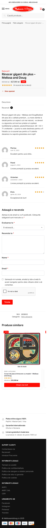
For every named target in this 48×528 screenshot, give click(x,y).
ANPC (4, 487)
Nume (5, 257)
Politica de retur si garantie (12, 474)
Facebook (6, 503)
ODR (4, 494)
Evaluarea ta (8, 223)
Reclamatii (6, 452)
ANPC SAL (6, 490)
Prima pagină (6, 23)
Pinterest (5, 509)
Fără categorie (18, 23)
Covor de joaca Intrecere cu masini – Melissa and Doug (21, 375)
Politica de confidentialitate (13, 468)
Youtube (5, 513)
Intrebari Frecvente (9, 455)
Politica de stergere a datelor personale (17, 471)
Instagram (6, 506)
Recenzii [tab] (7, 108)
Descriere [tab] (6, 102)
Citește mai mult (22, 385)
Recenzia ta (8, 233)
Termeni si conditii (9, 465)
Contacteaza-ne (8, 449)
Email (5, 268)
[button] (41, 9)
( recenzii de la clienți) (22, 85)
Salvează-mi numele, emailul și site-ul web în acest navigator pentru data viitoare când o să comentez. (23, 282)
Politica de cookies (9, 478)
